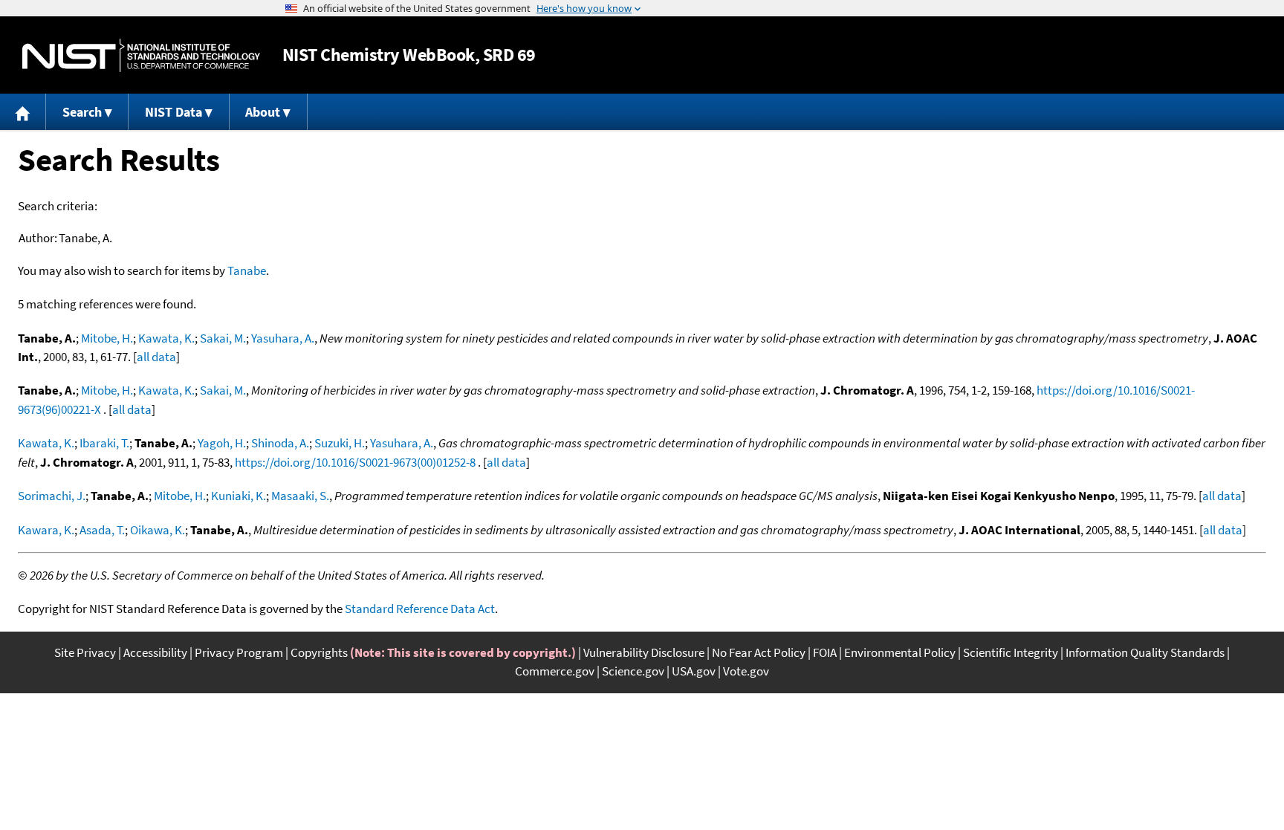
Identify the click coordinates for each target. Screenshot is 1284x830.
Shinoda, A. (280, 443)
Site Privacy (85, 652)
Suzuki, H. (339, 443)
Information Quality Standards (1145, 652)
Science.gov (633, 671)
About (262, 111)
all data (156, 356)
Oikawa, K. (157, 530)
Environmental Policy (900, 652)
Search (82, 111)
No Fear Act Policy (758, 652)
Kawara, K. (46, 530)
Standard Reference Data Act (420, 608)
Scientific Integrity (1010, 652)
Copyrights (319, 652)
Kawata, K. (166, 338)
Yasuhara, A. (282, 338)
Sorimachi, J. (51, 495)
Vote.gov (746, 671)
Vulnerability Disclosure (643, 652)
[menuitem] (23, 112)
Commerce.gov (554, 671)
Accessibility (155, 652)
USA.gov (694, 671)
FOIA (825, 652)
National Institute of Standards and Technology (141, 55)
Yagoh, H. (222, 443)
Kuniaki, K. (238, 495)
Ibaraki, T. (104, 443)
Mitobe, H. (107, 338)
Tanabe (246, 270)
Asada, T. (102, 530)
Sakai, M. (223, 338)
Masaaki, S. (300, 495)
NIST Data (173, 111)
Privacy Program (239, 652)
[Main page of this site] (23, 112)
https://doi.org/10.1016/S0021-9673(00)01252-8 (355, 462)
